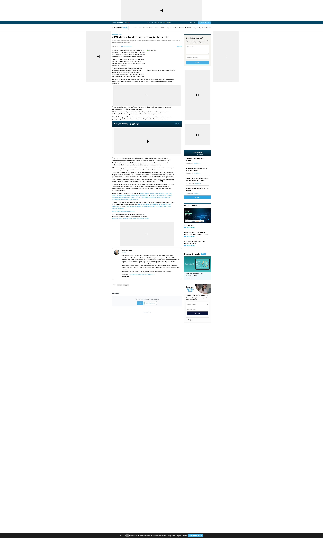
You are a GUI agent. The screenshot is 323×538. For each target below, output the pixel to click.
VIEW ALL (177, 124)
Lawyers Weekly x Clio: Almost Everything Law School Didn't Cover (196, 233)
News (135, 28)
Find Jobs (197, 313)
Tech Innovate (189, 225)
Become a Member (204, 22)
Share (180, 46)
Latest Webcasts (192, 205)
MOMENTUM (124, 22)
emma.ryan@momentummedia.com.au (123, 211)
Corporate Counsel (148, 28)
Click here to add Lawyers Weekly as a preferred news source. (130, 218)
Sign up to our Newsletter (164, 22)
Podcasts (181, 28)
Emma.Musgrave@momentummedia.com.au (142, 274)
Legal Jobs (195, 28)
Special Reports (206, 28)
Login (193, 22)
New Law (175, 28)
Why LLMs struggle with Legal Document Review (194, 242)
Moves (140, 28)
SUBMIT (197, 62)
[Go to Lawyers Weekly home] (120, 28)
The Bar (157, 28)
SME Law (162, 28)
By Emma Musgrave (126, 46)
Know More (125, 277)
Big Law (169, 28)
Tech (126, 285)
